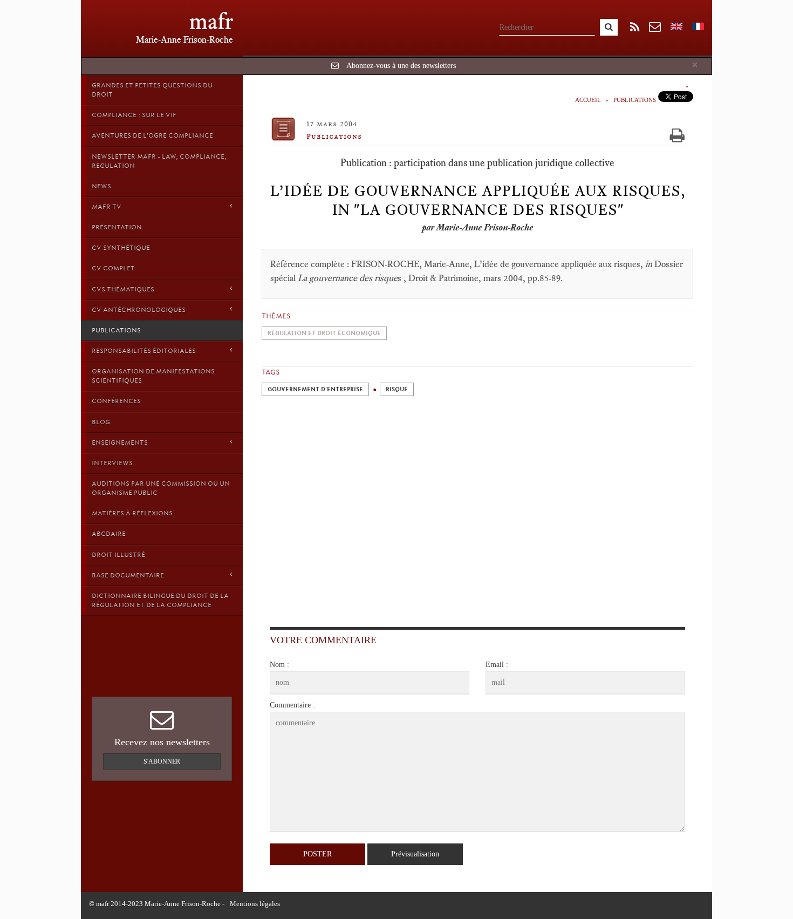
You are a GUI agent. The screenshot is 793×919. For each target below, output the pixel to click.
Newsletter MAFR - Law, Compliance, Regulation (159, 161)
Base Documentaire (128, 575)
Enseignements (120, 442)
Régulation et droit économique (324, 333)
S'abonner (161, 761)
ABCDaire (109, 533)
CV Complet (113, 268)
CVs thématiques (123, 289)
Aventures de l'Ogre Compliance (152, 135)
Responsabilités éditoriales (144, 351)
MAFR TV (106, 206)
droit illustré (118, 555)
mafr (211, 21)
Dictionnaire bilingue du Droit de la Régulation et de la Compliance (160, 600)
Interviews (112, 463)
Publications (116, 330)
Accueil (588, 100)
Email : (497, 665)
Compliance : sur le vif (134, 115)
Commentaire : (292, 705)
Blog (101, 422)
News (101, 186)
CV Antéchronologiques (139, 310)
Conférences (116, 401)
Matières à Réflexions (132, 513)
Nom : (279, 665)
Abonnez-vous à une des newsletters (401, 66)
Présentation (117, 227)
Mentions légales (255, 904)
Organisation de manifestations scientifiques (153, 375)
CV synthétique (121, 247)
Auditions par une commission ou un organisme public (161, 488)
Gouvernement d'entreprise (315, 389)
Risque (397, 389)
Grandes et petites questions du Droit (152, 89)
